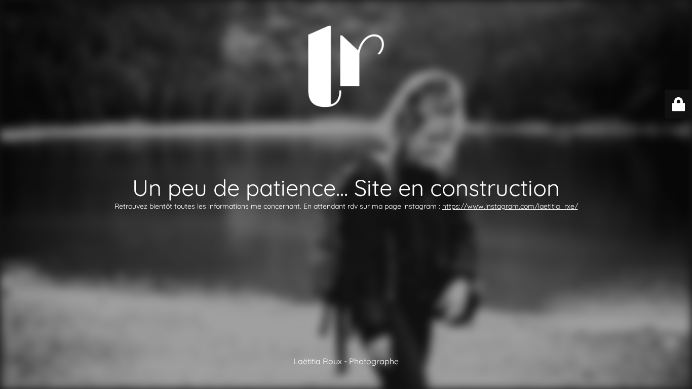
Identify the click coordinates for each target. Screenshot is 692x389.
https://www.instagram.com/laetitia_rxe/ (510, 206)
